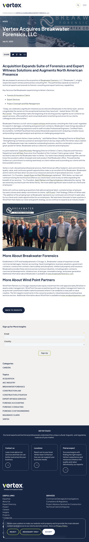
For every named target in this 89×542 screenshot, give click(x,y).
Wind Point (80, 138)
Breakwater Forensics (50, 80)
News (5, 21)
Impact (6, 507)
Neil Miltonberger (45, 175)
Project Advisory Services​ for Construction (63, 504)
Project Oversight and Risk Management (23, 103)
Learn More (8, 465)
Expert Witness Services (14, 399)
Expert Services (13, 99)
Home (5, 13)
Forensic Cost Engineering (16, 411)
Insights (11, 13)
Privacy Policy (61, 526)
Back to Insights (13, 310)
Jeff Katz (19, 153)
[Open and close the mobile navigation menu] (84, 5)
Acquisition (8, 378)
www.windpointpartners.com (73, 295)
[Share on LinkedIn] (20, 54)
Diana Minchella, (25, 150)
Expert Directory (9, 504)
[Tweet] (13, 54)
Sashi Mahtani (40, 180)
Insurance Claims (11, 415)
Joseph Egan (29, 175)
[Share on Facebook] (16, 54)
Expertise (6, 499)
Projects (6, 515)
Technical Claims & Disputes (57, 507)
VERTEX (6, 419)
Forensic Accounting (13, 403)
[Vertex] (12, 5)
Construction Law (12, 391)
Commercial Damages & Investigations (62, 499)
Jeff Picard (50, 192)
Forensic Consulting (13, 407)
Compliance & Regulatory (57, 501)
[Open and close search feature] (78, 5)
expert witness (39, 123)
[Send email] (25, 54)
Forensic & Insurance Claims (18, 95)
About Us (6, 501)
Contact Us (7, 518)
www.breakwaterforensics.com (60, 274)
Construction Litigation (15, 395)
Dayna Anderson (56, 180)
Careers (7, 367)
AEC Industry (9, 382)
